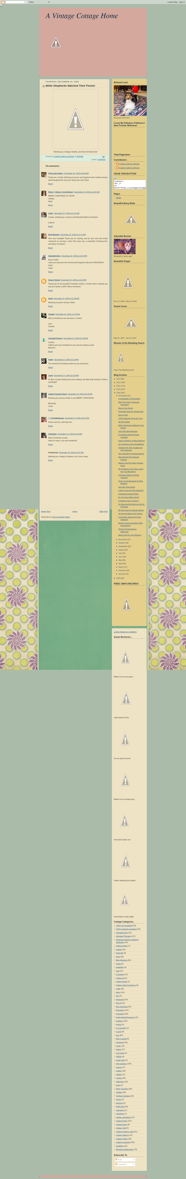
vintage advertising (123, 1117)
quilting (119, 1071)
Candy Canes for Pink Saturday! (131, 491)
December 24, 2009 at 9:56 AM (76, 173)
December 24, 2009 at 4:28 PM (66, 376)
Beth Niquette (54, 235)
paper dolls (120, 1060)
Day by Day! (123, 415)
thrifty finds (120, 1107)
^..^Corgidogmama (56, 418)
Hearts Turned (54, 280)
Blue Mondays (121, 960)
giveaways (120, 1014)
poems (118, 1067)
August (122, 550)
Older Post (103, 512)
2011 (118, 386)
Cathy (50, 213)
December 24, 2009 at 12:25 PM (73, 280)
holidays (119, 1021)
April (121, 564)
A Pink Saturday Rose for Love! (130, 418)
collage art (120, 978)
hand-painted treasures (125, 1017)
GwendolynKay (54, 256)
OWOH (119, 1057)
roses (118, 1085)
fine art (118, 1003)
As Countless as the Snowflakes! (131, 444)
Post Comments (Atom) (61, 517)
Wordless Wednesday (124, 1150)
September (123, 546)
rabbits (118, 1075)
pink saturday (121, 1064)
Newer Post (45, 512)
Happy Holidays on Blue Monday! (131, 441)
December (123, 396)
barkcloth (119, 953)
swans (118, 1099)
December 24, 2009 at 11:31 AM (73, 235)
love (117, 1035)
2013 (118, 379)
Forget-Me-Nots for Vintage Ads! (130, 412)
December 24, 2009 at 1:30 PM (67, 314)
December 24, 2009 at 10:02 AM (87, 192)
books (118, 964)
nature (118, 1049)
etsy (117, 996)
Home (75, 512)
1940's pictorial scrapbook (126, 929)
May (120, 560)
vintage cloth (121, 1128)
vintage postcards (123, 1142)
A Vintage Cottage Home (82, 15)
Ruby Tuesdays (122, 1089)
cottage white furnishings (126, 985)
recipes (119, 1078)
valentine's (120, 1110)
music (118, 1046)
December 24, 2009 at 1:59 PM (76, 338)
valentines (120, 1114)
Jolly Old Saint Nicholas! (127, 431)
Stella (50, 299)
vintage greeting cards (125, 1132)
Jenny (50, 376)
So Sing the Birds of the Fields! (130, 514)
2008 (118, 578)
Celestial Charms (55, 338)
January (122, 574)
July (120, 553)
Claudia (51, 314)
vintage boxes (121, 1125)
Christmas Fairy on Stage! (128, 501)
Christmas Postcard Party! (128, 494)
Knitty (50, 360)
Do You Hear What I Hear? (128, 497)
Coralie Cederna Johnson (129, 164)
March (121, 567)
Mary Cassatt (121, 1039)
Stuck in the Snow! (125, 408)
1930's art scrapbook (124, 926)
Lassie (118, 1032)
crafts (118, 989)
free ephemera (122, 1007)
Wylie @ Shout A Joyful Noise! (60, 192)
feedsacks (120, 1000)
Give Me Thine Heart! (126, 487)
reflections (120, 1082)
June (121, 557)
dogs (118, 992)
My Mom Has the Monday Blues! (131, 510)
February (122, 570)
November (123, 540)
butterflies (120, 967)
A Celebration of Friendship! (129, 399)
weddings (120, 1146)
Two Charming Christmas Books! (131, 454)
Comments (121, 1164)
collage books (121, 982)
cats (117, 971)
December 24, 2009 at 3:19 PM (66, 360)
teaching (119, 1103)
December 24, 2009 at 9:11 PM (77, 418)
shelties (119, 1092)
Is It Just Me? (121, 1028)
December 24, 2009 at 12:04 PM (74, 256)
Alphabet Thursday (123, 936)
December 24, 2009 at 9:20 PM (70, 434)
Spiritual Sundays (123, 1096)
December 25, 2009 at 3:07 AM (71, 453)
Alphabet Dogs (122, 933)
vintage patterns (122, 1135)
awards (119, 950)
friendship (120, 1010)
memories (120, 1042)
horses (118, 1025)
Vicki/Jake (52, 434)
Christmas (101, 160)
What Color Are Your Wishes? (130, 535)
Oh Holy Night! (124, 422)
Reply (50, 184)
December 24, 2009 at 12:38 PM (66, 299)
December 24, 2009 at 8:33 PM (80, 394)
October (122, 543)
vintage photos (122, 1139)
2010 (118, 389)
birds (118, 957)
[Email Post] (102, 157)
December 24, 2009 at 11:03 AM (66, 213)
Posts (119, 1160)
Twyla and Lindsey (55, 173)
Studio (118, 198)
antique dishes (122, 946)
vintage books (121, 1121)
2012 (118, 382)
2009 (118, 393)
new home (120, 1053)
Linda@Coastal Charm (57, 394)
